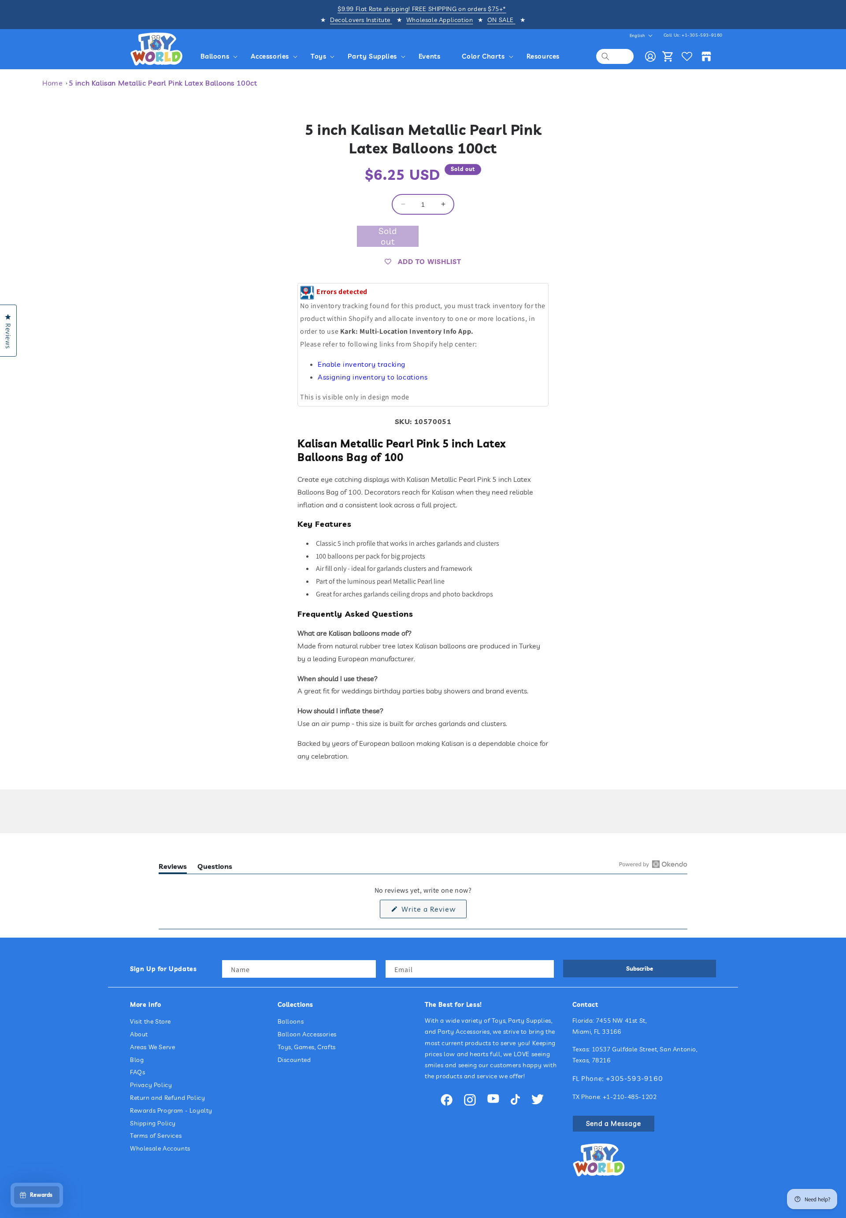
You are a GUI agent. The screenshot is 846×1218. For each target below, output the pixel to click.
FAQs (137, 1072)
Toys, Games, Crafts (307, 1047)
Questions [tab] (214, 868)
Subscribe (639, 968)
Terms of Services (156, 1136)
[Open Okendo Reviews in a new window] (653, 864)
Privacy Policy (151, 1085)
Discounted (294, 1060)
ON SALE (501, 20)
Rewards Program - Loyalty (171, 1110)
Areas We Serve (152, 1047)
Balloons (291, 1021)
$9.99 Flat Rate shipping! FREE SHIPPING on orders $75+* (422, 9)
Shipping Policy (153, 1123)
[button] (220, 56)
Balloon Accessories (307, 1034)
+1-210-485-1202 (630, 1097)
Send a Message (613, 1123)
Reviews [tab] (173, 868)
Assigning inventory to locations (372, 376)
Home (52, 82)
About (139, 1034)
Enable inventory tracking (361, 363)
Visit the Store (150, 1021)
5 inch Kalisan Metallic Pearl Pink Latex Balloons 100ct (163, 82)
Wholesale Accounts (160, 1148)
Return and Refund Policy (167, 1098)
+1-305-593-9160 (702, 35)
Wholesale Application (439, 20)
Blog (137, 1060)
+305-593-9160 (634, 1078)
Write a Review (433, 911)
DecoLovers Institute (361, 20)
